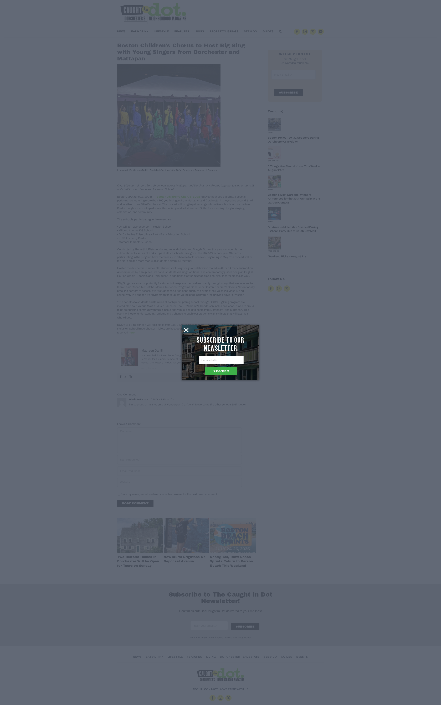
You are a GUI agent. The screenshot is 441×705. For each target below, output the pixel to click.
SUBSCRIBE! (221, 371)
